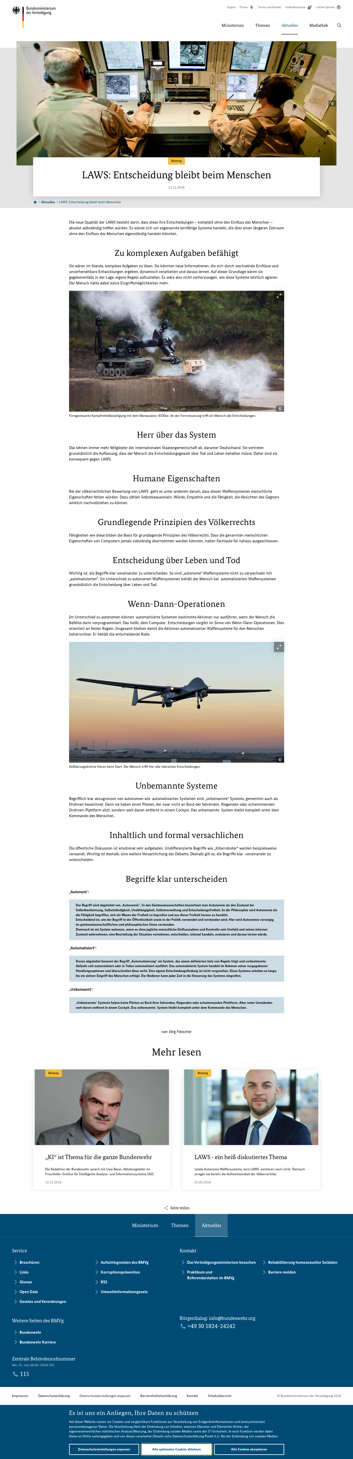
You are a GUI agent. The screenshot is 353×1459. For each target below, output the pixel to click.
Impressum (20, 1396)
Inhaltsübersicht (219, 1396)
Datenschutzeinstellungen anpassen (105, 1396)
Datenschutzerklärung (54, 1396)
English (231, 7)
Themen (180, 1225)
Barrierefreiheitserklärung (158, 1396)
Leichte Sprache (325, 7)
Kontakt (192, 1396)
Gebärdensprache (295, 7)
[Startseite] (35, 202)
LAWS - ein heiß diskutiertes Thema (240, 1157)
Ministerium (145, 1225)
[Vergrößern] (279, 296)
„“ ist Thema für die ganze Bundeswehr (98, 1157)
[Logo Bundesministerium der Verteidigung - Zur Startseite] (34, 17)
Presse (244, 7)
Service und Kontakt (269, 7)
